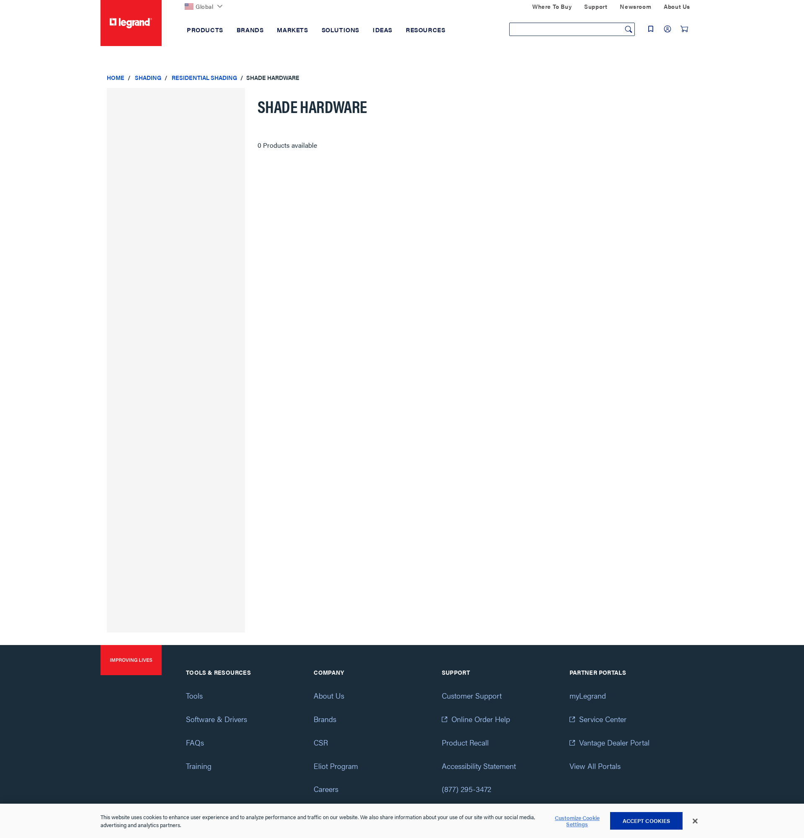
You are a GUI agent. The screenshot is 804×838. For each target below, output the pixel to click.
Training (198, 766)
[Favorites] (651, 29)
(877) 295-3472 (466, 789)
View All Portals (595, 766)
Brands (325, 719)
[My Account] (667, 29)
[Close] (695, 821)
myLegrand (588, 695)
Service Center (602, 719)
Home (115, 77)
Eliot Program (336, 766)
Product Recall (465, 742)
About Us (329, 695)
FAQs (195, 742)
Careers (326, 789)
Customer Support (472, 695)
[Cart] (684, 29)
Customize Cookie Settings (577, 821)
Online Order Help (480, 719)
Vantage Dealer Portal (614, 742)
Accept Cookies (646, 821)
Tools (194, 695)
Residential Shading (204, 77)
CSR (321, 742)
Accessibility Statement (479, 766)
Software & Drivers (216, 719)
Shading (148, 77)
